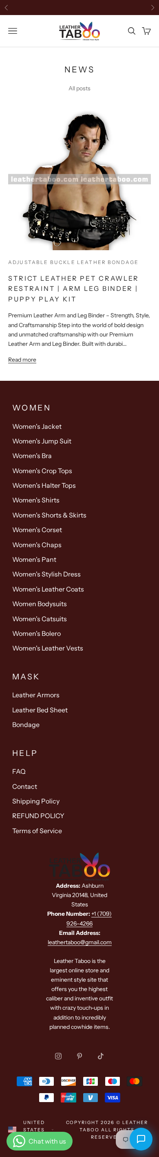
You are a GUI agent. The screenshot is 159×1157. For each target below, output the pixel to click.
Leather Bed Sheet (40, 710)
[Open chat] (141, 1139)
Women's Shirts (36, 500)
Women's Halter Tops (44, 485)
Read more (22, 359)
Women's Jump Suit (41, 441)
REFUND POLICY (38, 816)
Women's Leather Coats (48, 589)
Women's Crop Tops (42, 471)
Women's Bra (32, 456)
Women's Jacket (37, 426)
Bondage (26, 724)
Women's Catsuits (39, 619)
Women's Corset (37, 530)
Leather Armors (36, 695)
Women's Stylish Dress (46, 574)
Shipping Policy (36, 801)
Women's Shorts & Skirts (49, 515)
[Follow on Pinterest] (79, 1056)
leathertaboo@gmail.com (80, 942)
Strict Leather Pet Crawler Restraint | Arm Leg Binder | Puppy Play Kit (73, 288)
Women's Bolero (36, 633)
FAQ (19, 771)
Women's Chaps (37, 545)
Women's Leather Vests (47, 648)
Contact (24, 786)
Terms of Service (37, 831)
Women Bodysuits (39, 604)
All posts (79, 88)
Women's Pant (34, 559)
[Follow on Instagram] (58, 1056)
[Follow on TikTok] (101, 1056)
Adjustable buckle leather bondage (73, 262)
